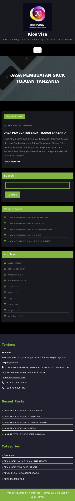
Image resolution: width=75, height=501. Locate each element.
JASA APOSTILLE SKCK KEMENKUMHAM (29, 241)
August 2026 (15, 263)
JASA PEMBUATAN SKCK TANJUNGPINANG (30, 229)
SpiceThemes (37, 497)
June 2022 (13, 304)
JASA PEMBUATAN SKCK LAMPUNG (26, 223)
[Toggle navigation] (37, 50)
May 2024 (13, 292)
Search (13, 194)
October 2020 (15, 316)
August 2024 (15, 286)
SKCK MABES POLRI (14, 479)
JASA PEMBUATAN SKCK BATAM (24, 235)
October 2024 (15, 275)
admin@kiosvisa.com (14, 377)
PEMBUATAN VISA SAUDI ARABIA (20, 467)
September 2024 (17, 280)
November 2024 (16, 269)
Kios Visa (37, 34)
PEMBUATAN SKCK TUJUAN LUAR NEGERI (25, 461)
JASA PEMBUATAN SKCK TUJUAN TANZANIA (35, 132)
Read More (10, 161)
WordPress (34, 493)
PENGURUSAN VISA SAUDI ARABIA (21, 473)
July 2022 (13, 298)
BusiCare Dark (58, 493)
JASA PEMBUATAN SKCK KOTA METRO (28, 217)
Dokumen (27, 125)
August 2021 (14, 310)
